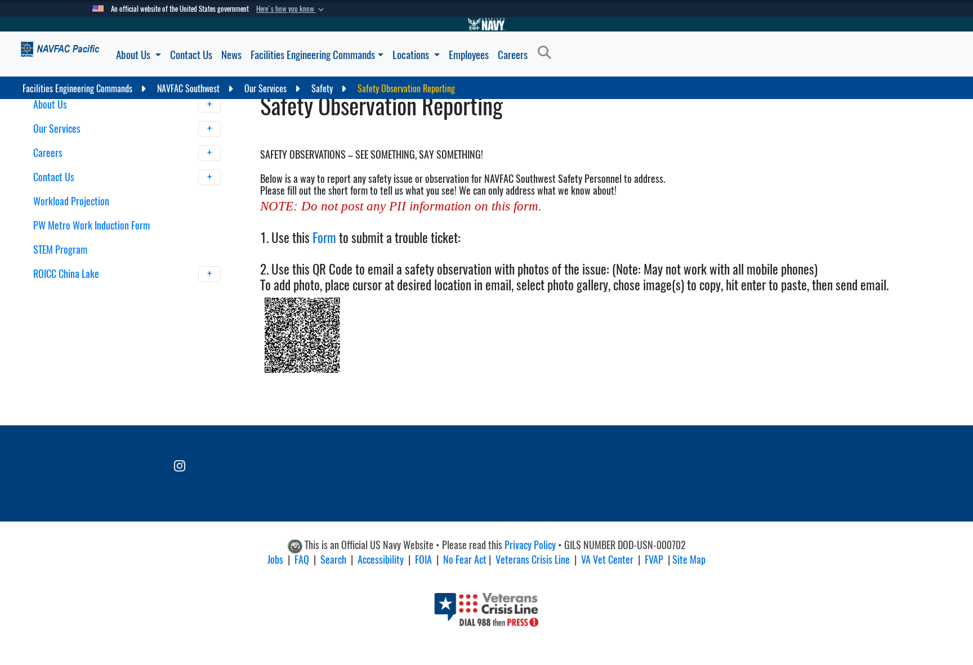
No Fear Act (464, 559)
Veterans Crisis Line (533, 559)
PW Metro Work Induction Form (91, 225)
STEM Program (60, 249)
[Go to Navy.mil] (486, 24)
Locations (411, 54)
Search (333, 559)
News (231, 54)
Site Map (689, 559)
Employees (469, 54)
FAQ (301, 559)
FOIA (423, 559)
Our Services (58, 129)
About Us (134, 54)
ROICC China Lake (67, 274)
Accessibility (381, 559)
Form (324, 237)
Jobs (275, 559)
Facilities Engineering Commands (313, 54)
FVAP (654, 559)
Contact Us (191, 54)
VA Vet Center (607, 559)
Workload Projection (71, 201)
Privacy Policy (530, 545)
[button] (291, 9)
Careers (513, 54)
